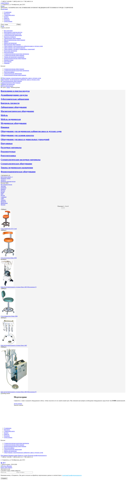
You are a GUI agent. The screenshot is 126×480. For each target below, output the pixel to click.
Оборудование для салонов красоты (14, 47)
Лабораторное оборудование (12, 38)
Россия (3, 195)
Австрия (3, 186)
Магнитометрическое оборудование (14, 40)
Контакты (7, 13)
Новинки (7, 63)
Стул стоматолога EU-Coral (9, 228)
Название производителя (8, 181)
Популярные (7, 61)
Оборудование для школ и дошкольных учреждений (19, 49)
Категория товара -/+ (7, 177)
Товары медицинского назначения (14, 57)
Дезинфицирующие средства (12, 33)
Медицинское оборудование (12, 44)
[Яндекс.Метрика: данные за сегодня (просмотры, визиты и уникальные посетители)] (6, 466)
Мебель (6, 41)
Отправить (4, 478)
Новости (6, 18)
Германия (3, 187)
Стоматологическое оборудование (14, 55)
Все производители (6, 184)
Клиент (6, 16)
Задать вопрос (8, 21)
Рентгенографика (9, 72)
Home (8, 87)
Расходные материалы (10, 50)
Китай (2, 192)
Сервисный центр (9, 15)
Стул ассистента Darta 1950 (9, 258)
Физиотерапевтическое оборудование (15, 58)
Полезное (7, 20)
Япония (3, 204)
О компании (7, 12)
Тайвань (3, 200)
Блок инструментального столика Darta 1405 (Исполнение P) (18, 392)
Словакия (3, 197)
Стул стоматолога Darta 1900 (9, 316)
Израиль (3, 189)
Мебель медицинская (10, 43)
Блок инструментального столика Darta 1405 (14, 345)
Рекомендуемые (8, 60)
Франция (3, 201)
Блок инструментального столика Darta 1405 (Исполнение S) (18, 287)
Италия (3, 190)
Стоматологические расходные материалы (16, 54)
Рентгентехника (9, 52)
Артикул (3, 180)
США (2, 198)
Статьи (25, 455)
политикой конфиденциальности (72, 475)
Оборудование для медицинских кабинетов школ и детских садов (23, 46)
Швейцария (4, 203)
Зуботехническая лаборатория (13, 35)
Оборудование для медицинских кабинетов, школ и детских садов (23, 452)
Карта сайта (4, 467)
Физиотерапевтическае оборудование (15, 446)
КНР (2, 194)
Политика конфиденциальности (37, 455)
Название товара (5, 178)
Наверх (10, 467)
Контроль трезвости (10, 37)
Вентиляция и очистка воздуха (13, 32)
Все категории (8, 30)
